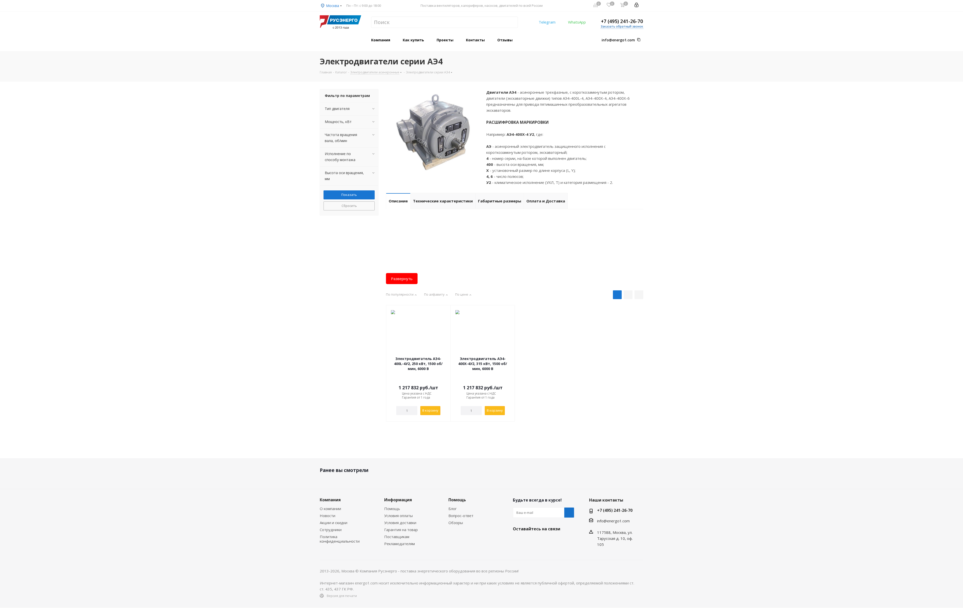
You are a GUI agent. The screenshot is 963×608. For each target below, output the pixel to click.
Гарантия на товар (401, 529)
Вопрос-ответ (460, 515)
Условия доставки (400, 522)
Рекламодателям (399, 543)
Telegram (547, 22)
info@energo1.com (618, 40)
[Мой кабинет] (636, 5)
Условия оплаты (398, 515)
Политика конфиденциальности (340, 539)
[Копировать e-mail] (638, 40)
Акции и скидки (333, 522)
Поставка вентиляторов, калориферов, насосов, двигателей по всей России (482, 5)
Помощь (392, 508)
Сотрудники (331, 529)
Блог (452, 508)
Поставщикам (396, 536)
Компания (330, 500)
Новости (327, 515)
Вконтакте (518, 541)
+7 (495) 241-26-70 (622, 21)
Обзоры (455, 522)
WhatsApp (577, 22)
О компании (330, 508)
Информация (398, 500)
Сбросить (349, 205)
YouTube (543, 541)
